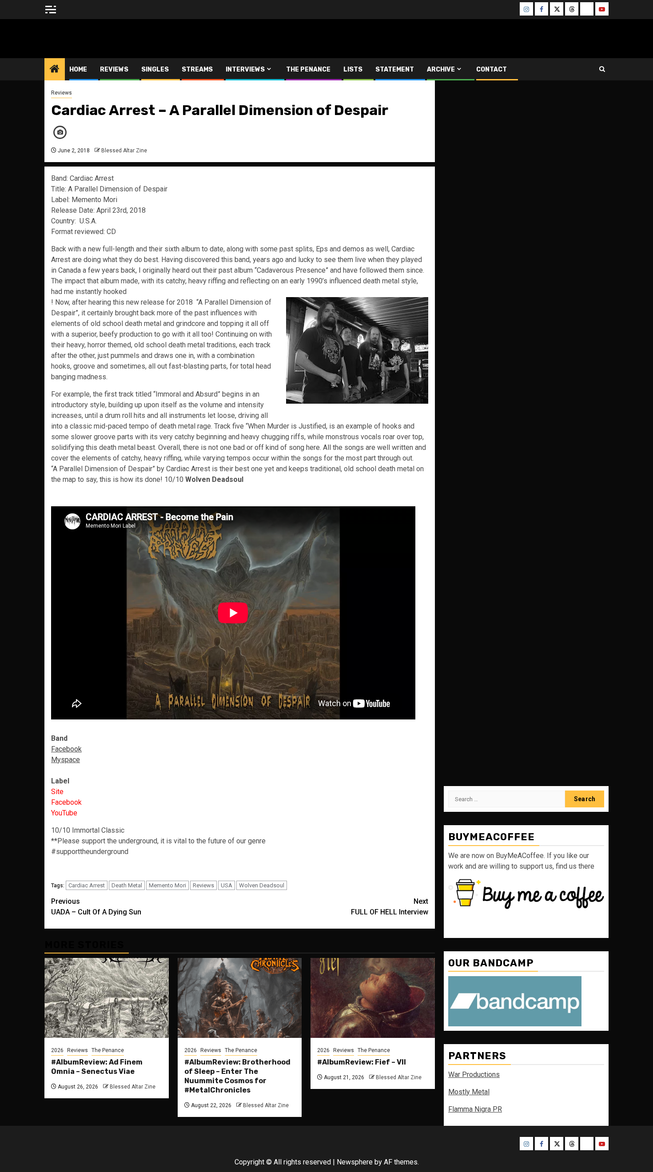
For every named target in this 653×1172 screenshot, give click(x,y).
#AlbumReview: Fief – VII (361, 1062)
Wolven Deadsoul (261, 885)
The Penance (308, 69)
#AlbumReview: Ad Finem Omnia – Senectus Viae (97, 1067)
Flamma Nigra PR (475, 1109)
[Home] (55, 70)
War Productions (474, 1074)
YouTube (64, 813)
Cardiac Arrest (86, 885)
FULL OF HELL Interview (389, 906)
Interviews (245, 69)
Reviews (114, 69)
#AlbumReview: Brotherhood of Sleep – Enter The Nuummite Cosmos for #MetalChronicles (237, 1076)
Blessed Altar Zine (103, 38)
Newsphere (355, 1162)
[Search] (602, 69)
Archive (441, 69)
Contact (491, 69)
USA (226, 885)
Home (78, 69)
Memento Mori (167, 885)
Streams (197, 69)
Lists (352, 69)
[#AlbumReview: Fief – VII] (373, 998)
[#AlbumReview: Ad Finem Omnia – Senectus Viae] (106, 998)
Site (57, 791)
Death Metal (126, 885)
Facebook (66, 802)
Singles (155, 69)
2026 (57, 1050)
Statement (394, 69)
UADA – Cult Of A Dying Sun (96, 906)
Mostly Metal (469, 1092)
